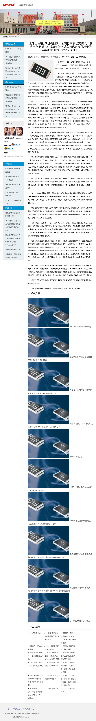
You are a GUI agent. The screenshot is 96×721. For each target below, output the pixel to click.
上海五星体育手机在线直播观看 (47, 57)
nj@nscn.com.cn (10, 156)
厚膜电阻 (16, 36)
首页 (10, 36)
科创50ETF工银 (52, 688)
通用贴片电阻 (10, 44)
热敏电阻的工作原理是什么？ (12, 186)
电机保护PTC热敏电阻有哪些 (12, 194)
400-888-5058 (23, 709)
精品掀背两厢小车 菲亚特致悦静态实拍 (35, 656)
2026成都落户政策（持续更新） (12, 178)
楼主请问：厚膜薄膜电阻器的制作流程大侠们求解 (12, 60)
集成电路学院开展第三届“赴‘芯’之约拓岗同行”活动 (68, 656)
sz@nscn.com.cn (23, 156)
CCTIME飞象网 (75, 457)
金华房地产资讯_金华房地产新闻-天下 (13, 255)
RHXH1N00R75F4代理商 (13, 50)
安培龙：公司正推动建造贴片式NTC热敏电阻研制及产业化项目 (12, 73)
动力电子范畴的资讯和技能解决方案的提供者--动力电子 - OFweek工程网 (12, 240)
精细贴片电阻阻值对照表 (79, 621)
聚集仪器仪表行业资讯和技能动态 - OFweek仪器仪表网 (51, 656)
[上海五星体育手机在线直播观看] (12, 4)
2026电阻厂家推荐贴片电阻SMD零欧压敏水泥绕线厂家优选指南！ (13, 225)
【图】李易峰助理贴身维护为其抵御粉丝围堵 (51, 636)
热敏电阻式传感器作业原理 (12, 170)
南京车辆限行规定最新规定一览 (12, 214)
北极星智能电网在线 (12, 250)
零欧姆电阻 (9, 82)
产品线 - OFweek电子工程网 (13, 201)
